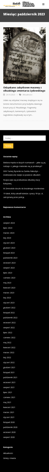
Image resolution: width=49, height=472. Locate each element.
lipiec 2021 (7, 392)
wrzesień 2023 (9, 263)
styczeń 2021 (9, 417)
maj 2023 (7, 282)
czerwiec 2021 (9, 397)
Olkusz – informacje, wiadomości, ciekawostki (28, 4)
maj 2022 (7, 342)
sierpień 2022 (9, 327)
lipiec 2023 (7, 272)
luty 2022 (7, 357)
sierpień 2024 (9, 223)
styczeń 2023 (9, 302)
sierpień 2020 (9, 437)
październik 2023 (10, 258)
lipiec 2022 (7, 332)
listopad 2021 (9, 372)
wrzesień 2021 (9, 382)
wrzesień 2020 (9, 432)
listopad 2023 (9, 253)
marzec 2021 (8, 412)
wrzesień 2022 (9, 322)
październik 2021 (10, 377)
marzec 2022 (8, 352)
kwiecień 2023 (9, 287)
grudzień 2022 (9, 307)
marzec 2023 (8, 292)
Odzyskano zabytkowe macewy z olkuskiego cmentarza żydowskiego (24, 89)
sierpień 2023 (9, 267)
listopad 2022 (9, 312)
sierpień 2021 (9, 387)
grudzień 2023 (9, 248)
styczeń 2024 (9, 243)
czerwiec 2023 (9, 277)
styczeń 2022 (9, 362)
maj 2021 (7, 402)
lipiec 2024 (7, 228)
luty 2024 (7, 238)
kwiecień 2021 (9, 407)
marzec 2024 (8, 233)
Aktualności (27, 94)
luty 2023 (7, 297)
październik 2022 (10, 317)
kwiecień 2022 (9, 347)
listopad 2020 (9, 422)
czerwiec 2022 (9, 337)
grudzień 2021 (9, 367)
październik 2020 (10, 427)
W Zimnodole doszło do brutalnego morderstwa (23, 188)
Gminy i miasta (9, 458)
